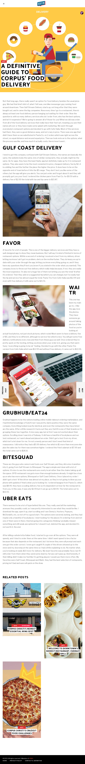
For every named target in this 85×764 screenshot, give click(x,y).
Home (5, 761)
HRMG (31, 758)
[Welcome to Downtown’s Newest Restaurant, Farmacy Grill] (63, 620)
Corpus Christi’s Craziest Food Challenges (21, 732)
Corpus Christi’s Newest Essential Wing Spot (22, 630)
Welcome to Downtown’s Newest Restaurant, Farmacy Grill (63, 651)
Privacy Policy (16, 761)
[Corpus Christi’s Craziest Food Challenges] (22, 699)
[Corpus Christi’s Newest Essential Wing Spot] (22, 609)
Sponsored (26, 626)
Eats (3, 62)
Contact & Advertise (33, 761)
